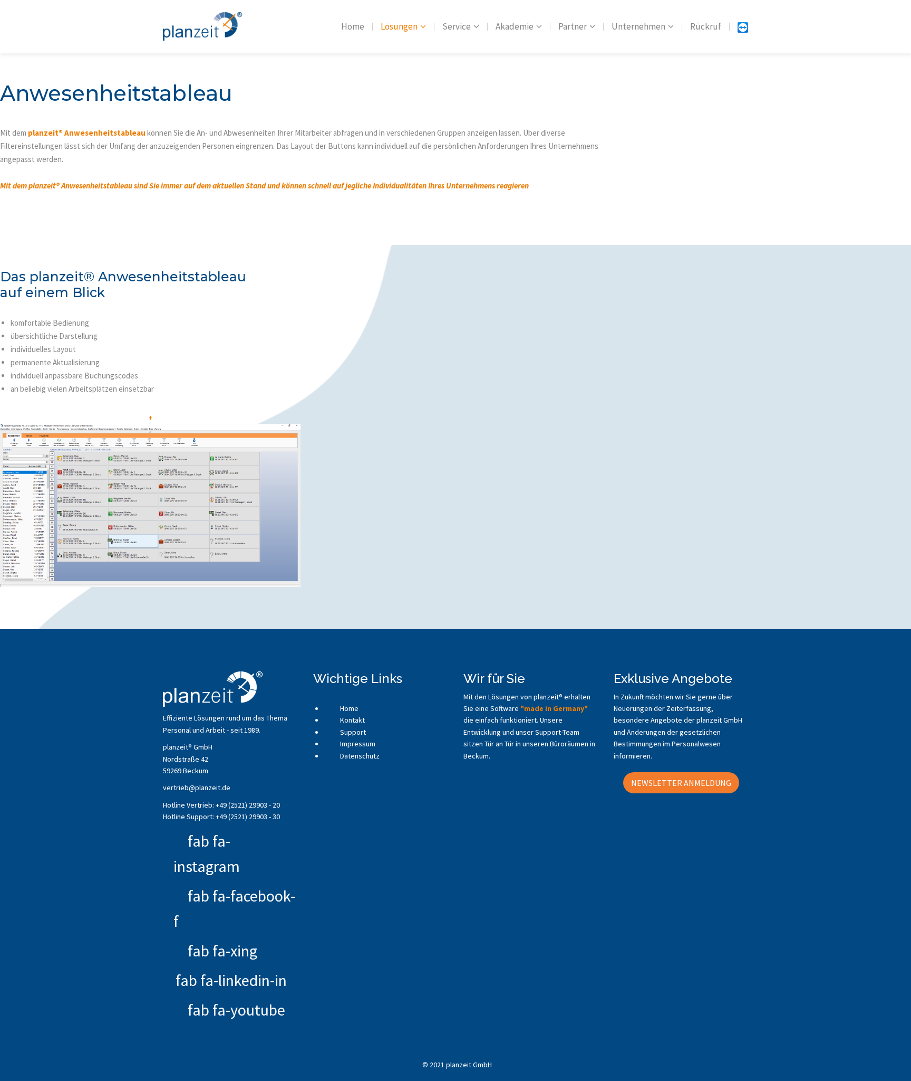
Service (456, 26)
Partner (572, 26)
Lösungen (399, 26)
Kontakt (351, 720)
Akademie (515, 26)
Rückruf (705, 26)
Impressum (356, 743)
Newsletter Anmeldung (681, 782)
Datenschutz (359, 756)
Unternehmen (638, 26)
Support (352, 732)
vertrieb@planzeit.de (196, 787)
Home (352, 26)
